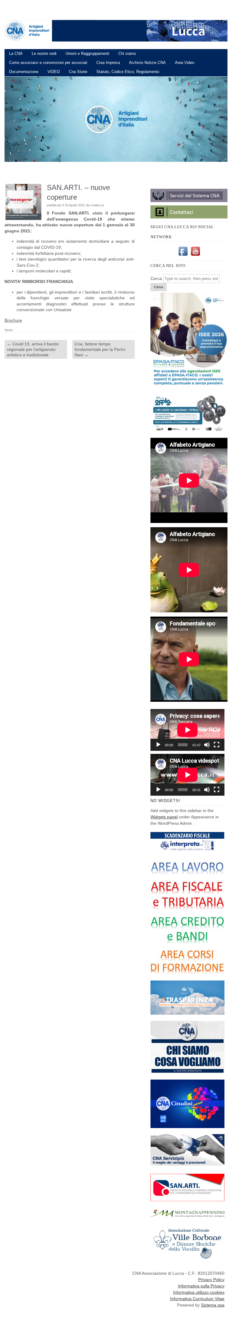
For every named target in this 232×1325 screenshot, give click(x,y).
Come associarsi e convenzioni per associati (48, 62)
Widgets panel (164, 816)
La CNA (16, 53)
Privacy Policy (211, 1279)
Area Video (184, 62)
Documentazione (23, 71)
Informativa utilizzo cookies (198, 1292)
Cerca (156, 278)
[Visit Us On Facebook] (183, 255)
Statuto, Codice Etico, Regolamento (127, 71)
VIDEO (53, 71)
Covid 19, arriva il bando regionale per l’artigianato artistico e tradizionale (33, 349)
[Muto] (207, 745)
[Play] (158, 745)
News (9, 330)
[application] (187, 730)
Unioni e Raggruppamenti (87, 53)
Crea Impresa (108, 62)
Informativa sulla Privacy (201, 1285)
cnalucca (97, 205)
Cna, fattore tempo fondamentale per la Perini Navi (100, 349)
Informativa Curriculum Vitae (197, 1298)
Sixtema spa (212, 1305)
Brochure (13, 320)
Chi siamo (127, 53)
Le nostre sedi (44, 53)
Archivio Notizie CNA (147, 62)
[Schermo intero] (217, 745)
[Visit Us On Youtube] (195, 255)
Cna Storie (78, 71)
